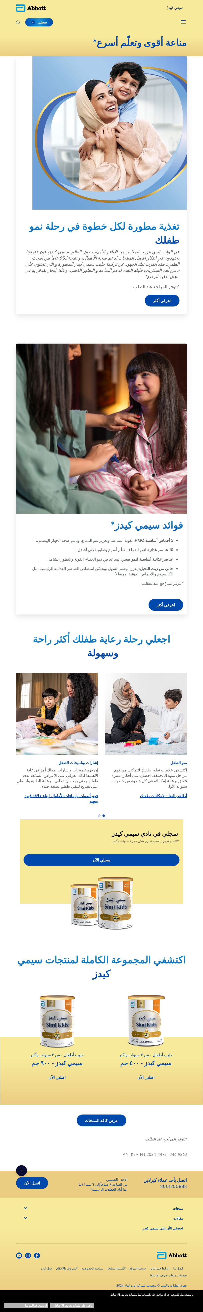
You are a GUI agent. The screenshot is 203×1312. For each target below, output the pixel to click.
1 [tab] (103, 815)
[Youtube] (19, 1256)
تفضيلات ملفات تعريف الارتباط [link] (168, 1275)
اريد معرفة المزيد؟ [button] (36, 1305)
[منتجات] (25, 1208)
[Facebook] (37, 1256)
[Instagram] (28, 1256)
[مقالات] (25, 1218)
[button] (18, 23)
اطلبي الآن (145, 1077)
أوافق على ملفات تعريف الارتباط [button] (73, 1305)
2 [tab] (99, 815)
